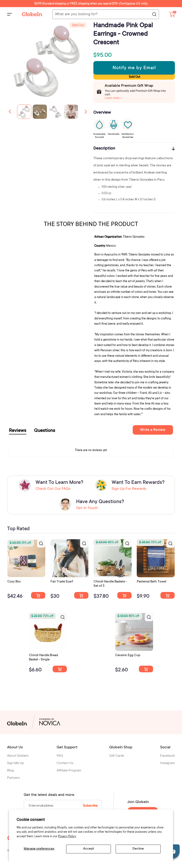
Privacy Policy (67, 836)
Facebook (167, 756)
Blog (10, 771)
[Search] (154, 14)
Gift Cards (116, 756)
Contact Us (65, 763)
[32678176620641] (81, 595)
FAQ (60, 756)
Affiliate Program (69, 771)
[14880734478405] (124, 595)
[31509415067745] (146, 669)
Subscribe (90, 806)
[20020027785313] (60, 669)
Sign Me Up (15, 763)
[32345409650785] (167, 595)
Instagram (167, 763)
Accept (88, 849)
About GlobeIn (18, 756)
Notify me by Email (134, 68)
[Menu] (9, 14)
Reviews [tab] (17, 430)
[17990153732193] (38, 595)
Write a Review (152, 430)
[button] (86, 112)
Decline (138, 849)
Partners (13, 778)
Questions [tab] (44, 430)
